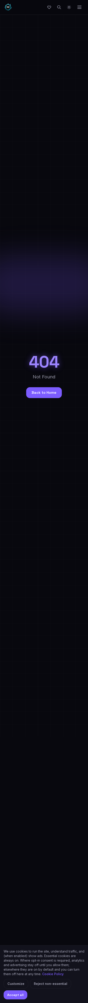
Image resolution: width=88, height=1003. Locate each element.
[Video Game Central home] (8, 7)
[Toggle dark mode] (69, 7)
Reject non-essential (50, 984)
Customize (15, 984)
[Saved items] (49, 7)
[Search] (59, 7)
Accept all (15, 995)
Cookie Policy (53, 974)
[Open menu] (79, 7)
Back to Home (44, 392)
